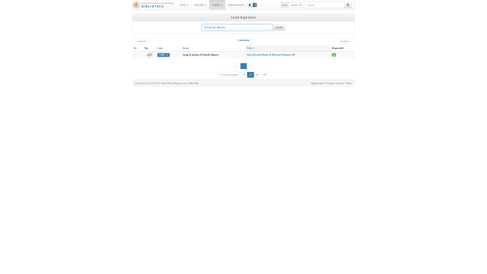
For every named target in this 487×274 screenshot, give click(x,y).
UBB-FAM (193, 83)
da (334, 55)
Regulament (317, 83)
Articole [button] (199, 5)
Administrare (236, 5)
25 (250, 74)
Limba (285, 5)
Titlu (250, 48)
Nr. (135, 48)
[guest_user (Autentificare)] (249, 5)
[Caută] (348, 5)
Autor (186, 48)
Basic (349, 83)
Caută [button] (216, 5)
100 (265, 74)
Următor (346, 41)
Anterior (141, 41)
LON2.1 (163, 54)
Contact (330, 83)
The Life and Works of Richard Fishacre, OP (271, 54)
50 (257, 74)
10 (244, 74)
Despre (340, 83)
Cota (160, 48)
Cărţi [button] (183, 5)
